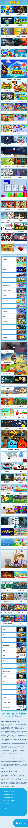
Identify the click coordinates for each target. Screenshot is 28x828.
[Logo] (14, 2)
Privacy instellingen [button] (9, 791)
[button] (25, 2)
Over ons (6, 803)
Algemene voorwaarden (10, 800)
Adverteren (7, 809)
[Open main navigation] (2, 2)
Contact (6, 806)
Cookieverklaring (8, 797)
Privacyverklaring (8, 794)
